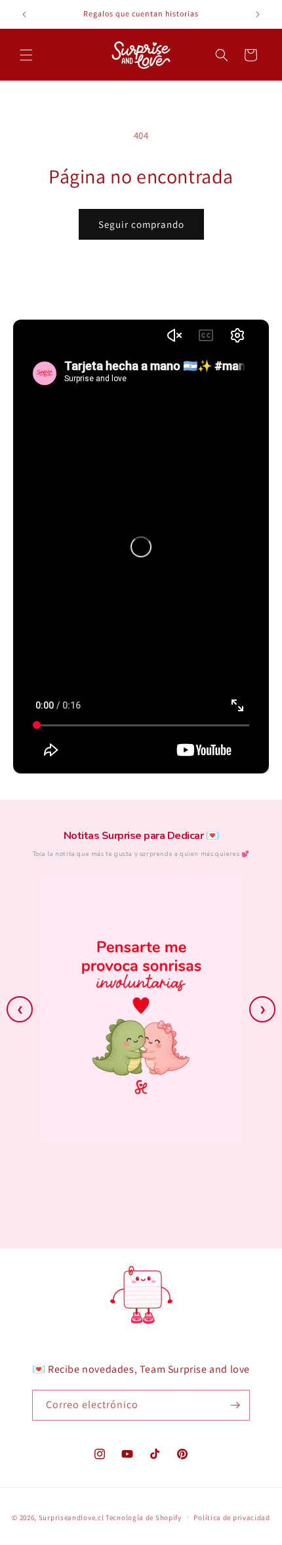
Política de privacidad (231, 1517)
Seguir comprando (141, 224)
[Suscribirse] (234, 1405)
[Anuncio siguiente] (257, 14)
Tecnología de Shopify (144, 1516)
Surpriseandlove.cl (71, 1516)
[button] (26, 55)
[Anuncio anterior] (24, 14)
